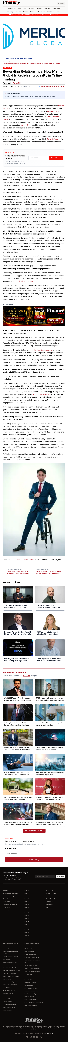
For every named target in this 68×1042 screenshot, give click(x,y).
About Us (5, 890)
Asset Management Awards (10, 943)
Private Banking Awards (31, 999)
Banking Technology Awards (10, 956)
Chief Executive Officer (25, 560)
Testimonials (49, 901)
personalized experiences (23, 281)
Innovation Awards (8, 993)
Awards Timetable (51, 893)
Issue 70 (27, 932)
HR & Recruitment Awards (32, 963)
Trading (18, 12)
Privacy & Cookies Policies (10, 904)
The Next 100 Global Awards (32, 968)
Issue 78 (27, 910)
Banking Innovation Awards (10, 1004)
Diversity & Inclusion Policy (32, 991)
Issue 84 (27, 893)
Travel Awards (28, 974)
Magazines (41, 12)
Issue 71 (27, 929)
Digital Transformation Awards (11, 976)
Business (31, 8)
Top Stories (12, 8)
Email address (39, 874)
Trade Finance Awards (31, 965)
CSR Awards (6, 965)
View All (27, 935)
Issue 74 (27, 921)
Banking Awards (7, 1001)
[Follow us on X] (41, 1037)
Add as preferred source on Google (52, 86)
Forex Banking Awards (9, 990)
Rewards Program (54, 111)
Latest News (6, 901)
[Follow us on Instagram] (31, 1037)
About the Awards (51, 890)
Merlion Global (26, 125)
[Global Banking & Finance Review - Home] (18, 3)
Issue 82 (27, 898)
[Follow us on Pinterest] (27, 1037)
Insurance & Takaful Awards (10, 996)
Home (5, 62)
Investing (10, 12)
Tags (51, 1033)
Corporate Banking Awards (10, 973)
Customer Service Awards (10, 962)
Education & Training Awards (11, 982)
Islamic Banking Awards (31, 948)
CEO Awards (6, 959)
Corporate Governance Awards (11, 970)
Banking (47, 8)
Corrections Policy (30, 985)
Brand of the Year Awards (10, 946)
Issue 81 (27, 901)
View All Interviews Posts (34, 831)
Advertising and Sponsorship (10, 893)
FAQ (47, 907)
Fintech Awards (7, 979)
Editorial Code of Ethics (31, 988)
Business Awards (7, 948)
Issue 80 (27, 904)
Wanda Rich (17, 83)
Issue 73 (27, 924)
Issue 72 (27, 927)
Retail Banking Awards (31, 1005)
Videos (25, 12)
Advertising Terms (8, 910)
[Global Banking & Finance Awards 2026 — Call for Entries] (34, 316)
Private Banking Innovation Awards (34, 1002)
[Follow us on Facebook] (34, 1037)
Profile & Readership (8, 896)
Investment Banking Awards (10, 998)
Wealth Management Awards (32, 971)
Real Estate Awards (30, 951)
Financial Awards (29, 996)
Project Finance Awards (31, 954)
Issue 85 (27, 890)
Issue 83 (27, 896)
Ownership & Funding (30, 982)
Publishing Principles (30, 979)
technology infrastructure (42, 350)
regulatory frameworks (42, 394)
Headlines (50, 12)
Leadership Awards (30, 946)
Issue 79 (27, 907)
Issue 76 (27, 915)
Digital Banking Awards (9, 1007)
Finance (39, 8)
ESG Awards (6, 987)
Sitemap (46, 1033)
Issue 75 (27, 918)
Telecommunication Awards (32, 960)
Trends (58, 12)
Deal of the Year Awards (9, 967)
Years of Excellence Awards (32, 977)
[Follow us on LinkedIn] (37, 1037)
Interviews (22, 8)
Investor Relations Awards (32, 943)
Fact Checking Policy (30, 994)
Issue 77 (27, 913)
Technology (56, 8)
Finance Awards (7, 1010)
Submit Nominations (51, 898)
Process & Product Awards (32, 957)
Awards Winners (50, 896)
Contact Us (6, 898)
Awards (32, 12)
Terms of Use (6, 907)
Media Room (49, 904)
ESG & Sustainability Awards (10, 984)
